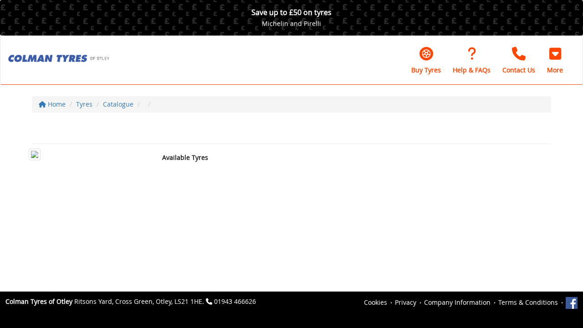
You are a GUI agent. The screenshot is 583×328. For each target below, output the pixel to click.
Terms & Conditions (528, 302)
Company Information (457, 302)
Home (56, 104)
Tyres (84, 104)
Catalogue (118, 104)
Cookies (375, 302)
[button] (555, 60)
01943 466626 (235, 301)
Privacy (405, 302)
